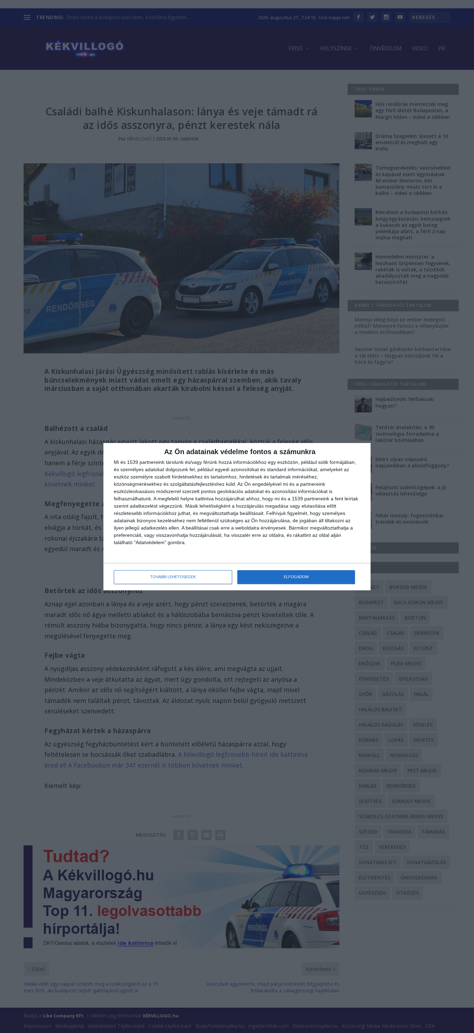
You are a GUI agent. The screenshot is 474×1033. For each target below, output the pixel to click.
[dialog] (237, 516)
